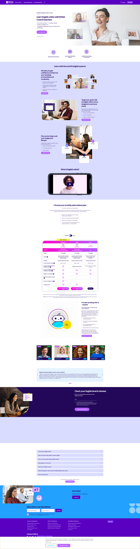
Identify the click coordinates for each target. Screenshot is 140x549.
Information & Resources (73, 521)
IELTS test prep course (31, 524)
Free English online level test (74, 526)
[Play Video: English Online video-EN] (70, 184)
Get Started (44, 93)
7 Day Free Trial (86, 119)
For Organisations (38, 2)
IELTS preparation (28, 2)
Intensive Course (30, 526)
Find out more (86, 433)
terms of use (40, 514)
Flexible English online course (33, 523)
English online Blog (72, 524)
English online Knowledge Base (74, 523)
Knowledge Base (70, 481)
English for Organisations (53, 523)
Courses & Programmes (32, 521)
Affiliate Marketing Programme (54, 528)
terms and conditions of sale (82, 297)
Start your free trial (87, 335)
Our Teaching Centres (72, 528)
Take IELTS (70, 529)
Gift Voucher (29, 529)
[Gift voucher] (44, 2)
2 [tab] (70, 383)
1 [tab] (69, 383)
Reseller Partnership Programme (54, 524)
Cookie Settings (51, 545)
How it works (18, 2)
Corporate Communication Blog (54, 526)
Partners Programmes (52, 521)
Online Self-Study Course (32, 528)
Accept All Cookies (64, 545)
